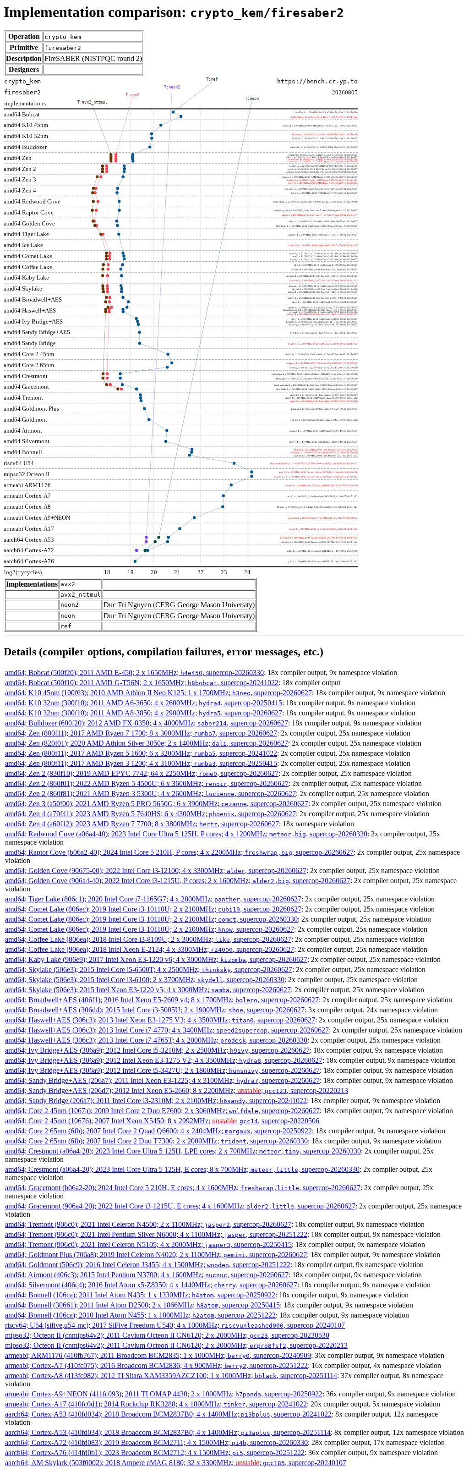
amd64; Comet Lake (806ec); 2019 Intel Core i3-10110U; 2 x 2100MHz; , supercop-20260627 (153, 909)
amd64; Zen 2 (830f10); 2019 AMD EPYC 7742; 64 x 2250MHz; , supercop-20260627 (141, 773)
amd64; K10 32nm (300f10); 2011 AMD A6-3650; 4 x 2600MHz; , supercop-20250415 (143, 703)
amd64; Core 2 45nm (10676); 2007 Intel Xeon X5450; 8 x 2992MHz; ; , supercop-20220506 (162, 1121)
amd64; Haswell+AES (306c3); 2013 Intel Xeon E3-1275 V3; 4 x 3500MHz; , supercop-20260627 (160, 1020)
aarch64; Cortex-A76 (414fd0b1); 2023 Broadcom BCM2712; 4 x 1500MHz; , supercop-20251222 (155, 1452)
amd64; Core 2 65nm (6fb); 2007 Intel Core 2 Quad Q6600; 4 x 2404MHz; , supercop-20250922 (158, 1131)
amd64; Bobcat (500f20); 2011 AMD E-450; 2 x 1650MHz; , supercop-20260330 (134, 672)
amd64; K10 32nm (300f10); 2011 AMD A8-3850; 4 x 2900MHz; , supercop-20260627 (143, 713)
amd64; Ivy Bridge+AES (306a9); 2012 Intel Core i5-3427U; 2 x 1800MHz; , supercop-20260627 (162, 1070)
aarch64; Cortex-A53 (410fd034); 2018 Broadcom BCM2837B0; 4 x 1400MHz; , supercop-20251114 (168, 1432)
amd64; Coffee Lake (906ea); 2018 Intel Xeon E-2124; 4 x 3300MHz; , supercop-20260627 (149, 949)
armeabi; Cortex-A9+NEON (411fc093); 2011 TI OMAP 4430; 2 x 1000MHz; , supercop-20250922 (163, 1394)
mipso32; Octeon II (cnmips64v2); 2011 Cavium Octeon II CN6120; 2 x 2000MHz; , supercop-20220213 (176, 1345)
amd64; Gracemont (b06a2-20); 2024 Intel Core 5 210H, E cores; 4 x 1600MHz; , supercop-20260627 (182, 1188)
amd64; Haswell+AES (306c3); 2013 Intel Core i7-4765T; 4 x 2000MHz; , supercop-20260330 (156, 1040)
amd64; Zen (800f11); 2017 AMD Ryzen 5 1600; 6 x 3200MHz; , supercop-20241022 (141, 753)
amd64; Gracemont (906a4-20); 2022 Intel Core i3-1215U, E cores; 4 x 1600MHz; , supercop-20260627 (180, 1206)
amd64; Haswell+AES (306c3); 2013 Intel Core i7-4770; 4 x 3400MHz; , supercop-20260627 (167, 1030)
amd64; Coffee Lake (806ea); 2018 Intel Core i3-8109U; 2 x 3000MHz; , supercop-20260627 (148, 939)
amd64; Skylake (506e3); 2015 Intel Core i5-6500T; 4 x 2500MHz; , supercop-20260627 (148, 969)
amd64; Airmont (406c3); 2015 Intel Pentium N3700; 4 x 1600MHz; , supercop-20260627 (147, 1275)
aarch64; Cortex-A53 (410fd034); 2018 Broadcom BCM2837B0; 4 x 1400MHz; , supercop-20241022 (168, 1414)
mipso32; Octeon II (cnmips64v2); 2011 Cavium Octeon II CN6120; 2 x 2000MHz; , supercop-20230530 (167, 1335)
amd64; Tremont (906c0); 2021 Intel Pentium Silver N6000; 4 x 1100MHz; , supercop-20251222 (156, 1234)
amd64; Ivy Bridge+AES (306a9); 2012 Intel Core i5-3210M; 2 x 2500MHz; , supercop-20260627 (157, 1050)
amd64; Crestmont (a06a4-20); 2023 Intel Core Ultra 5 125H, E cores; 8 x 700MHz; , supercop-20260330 (182, 1169)
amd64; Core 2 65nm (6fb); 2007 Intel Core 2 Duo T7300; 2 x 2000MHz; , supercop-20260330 (156, 1141)
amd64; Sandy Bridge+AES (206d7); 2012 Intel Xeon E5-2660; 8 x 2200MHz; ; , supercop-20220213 (176, 1090)
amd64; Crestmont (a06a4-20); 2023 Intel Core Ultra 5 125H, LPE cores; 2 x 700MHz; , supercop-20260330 (183, 1151)
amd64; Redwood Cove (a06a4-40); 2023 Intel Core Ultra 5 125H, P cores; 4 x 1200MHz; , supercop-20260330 (186, 834)
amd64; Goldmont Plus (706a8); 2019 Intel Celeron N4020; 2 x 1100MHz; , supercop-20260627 (156, 1254)
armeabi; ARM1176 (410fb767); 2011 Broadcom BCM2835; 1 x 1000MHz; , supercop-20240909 (158, 1355)
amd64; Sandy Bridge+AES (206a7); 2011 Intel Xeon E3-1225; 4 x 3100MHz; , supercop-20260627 (162, 1080)
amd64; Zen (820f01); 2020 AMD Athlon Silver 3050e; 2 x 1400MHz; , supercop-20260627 (146, 743)
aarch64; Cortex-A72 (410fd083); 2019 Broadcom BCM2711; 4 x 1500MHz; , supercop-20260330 (156, 1442)
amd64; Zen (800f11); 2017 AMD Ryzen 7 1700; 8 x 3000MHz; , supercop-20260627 (141, 733)
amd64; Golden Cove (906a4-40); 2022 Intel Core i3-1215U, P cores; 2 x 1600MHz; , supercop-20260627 (177, 880)
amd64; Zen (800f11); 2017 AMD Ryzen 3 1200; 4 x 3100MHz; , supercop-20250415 (141, 763)
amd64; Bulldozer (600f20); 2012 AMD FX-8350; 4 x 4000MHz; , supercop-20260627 (146, 723)
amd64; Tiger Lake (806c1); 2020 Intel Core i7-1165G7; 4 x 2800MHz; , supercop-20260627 (153, 899)
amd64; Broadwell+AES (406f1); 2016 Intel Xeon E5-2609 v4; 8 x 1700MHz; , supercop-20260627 (162, 1000)
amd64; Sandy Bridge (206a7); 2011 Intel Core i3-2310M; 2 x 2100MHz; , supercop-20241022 (156, 1100)
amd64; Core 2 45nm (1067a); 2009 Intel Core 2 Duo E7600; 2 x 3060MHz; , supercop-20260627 (162, 1111)
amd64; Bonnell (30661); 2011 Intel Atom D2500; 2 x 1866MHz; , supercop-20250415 (142, 1305)
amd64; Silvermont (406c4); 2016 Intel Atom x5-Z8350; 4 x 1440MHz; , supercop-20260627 (151, 1285)
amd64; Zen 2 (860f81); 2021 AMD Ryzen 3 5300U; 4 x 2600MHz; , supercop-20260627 (150, 793)
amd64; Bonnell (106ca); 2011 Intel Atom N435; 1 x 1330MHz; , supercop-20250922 (140, 1295)
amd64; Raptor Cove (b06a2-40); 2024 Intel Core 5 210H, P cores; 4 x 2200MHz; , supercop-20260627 (179, 852)
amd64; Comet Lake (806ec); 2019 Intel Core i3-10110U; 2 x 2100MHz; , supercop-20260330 (151, 919)
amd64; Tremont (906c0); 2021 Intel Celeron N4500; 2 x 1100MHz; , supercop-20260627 (148, 1224)
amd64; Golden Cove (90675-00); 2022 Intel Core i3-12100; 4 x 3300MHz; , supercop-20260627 (155, 870)
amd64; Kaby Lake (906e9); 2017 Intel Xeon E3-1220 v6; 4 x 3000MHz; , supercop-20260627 (156, 959)
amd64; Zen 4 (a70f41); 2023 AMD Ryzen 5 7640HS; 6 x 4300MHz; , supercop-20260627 (150, 814)
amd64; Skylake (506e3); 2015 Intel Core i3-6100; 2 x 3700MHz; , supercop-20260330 (144, 979)
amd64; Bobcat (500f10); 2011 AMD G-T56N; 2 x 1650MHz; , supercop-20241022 (141, 683)
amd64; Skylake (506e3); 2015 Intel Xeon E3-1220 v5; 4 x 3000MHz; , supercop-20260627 (148, 990)
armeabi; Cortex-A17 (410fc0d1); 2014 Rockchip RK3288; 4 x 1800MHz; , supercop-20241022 (156, 1404)
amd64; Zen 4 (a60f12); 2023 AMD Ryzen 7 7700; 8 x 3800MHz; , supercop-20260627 (142, 824)
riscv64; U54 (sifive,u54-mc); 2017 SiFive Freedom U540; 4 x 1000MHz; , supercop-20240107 (175, 1325)
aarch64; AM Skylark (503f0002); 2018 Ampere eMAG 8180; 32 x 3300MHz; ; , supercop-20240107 (175, 1463)
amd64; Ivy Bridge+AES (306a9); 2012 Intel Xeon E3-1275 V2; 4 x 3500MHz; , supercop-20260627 (163, 1060)
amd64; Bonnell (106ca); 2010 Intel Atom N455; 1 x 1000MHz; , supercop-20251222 (140, 1315)
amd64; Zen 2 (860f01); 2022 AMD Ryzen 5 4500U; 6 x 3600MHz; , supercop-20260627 (147, 783)
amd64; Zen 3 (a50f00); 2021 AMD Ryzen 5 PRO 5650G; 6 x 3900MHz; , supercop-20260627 (156, 803)
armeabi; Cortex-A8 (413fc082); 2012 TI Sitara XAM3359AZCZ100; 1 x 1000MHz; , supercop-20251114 (171, 1375)
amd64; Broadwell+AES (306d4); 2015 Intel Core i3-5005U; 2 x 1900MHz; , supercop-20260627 (155, 1010)
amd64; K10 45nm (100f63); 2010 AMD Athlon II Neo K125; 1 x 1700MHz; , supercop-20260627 (158, 693)
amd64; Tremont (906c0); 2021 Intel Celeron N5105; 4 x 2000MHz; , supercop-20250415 (148, 1244)
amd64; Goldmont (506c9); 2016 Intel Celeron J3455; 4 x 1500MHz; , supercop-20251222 (147, 1265)
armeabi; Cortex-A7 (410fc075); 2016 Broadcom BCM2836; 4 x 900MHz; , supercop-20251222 (156, 1365)
